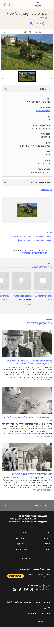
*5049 (47, 607)
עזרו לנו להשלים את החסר (34, 253)
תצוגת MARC (45, 190)
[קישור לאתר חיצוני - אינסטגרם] (26, 589)
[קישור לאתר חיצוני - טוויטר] (32, 589)
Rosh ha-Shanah (25, 240)
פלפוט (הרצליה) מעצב (43, 111)
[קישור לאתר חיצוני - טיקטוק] (20, 589)
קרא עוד (28, 558)
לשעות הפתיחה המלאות (38, 613)
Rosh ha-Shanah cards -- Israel (21, 236)
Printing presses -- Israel (42, 240)
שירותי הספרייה (38, 505)
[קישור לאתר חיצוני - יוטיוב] (14, 589)
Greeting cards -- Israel (42, 236)
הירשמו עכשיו (15, 576)
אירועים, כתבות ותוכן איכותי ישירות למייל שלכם (39, 576)
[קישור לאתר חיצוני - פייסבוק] (37, 589)
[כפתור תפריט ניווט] (47, 4)
